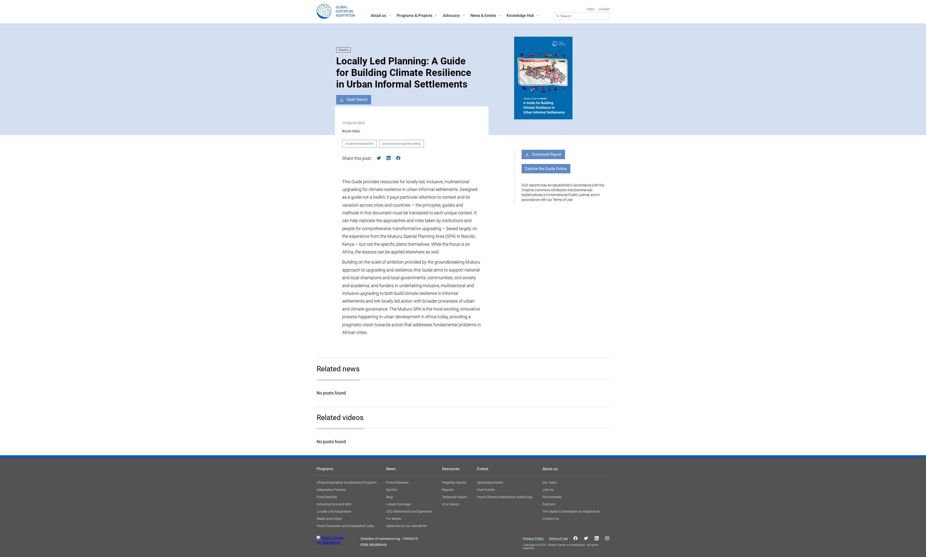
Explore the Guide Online (546, 168)
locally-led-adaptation (359, 143)
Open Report (357, 99)
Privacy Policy (533, 539)
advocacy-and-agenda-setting (401, 143)
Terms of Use (558, 539)
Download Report (546, 154)
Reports (343, 50)
